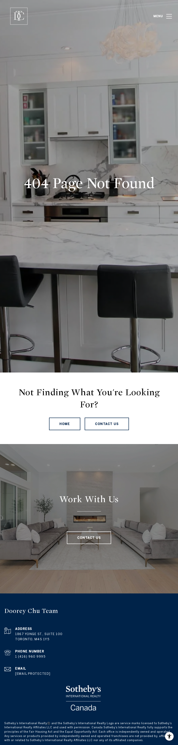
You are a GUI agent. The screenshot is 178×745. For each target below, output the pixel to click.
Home (64, 424)
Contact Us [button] (107, 424)
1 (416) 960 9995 (30, 656)
